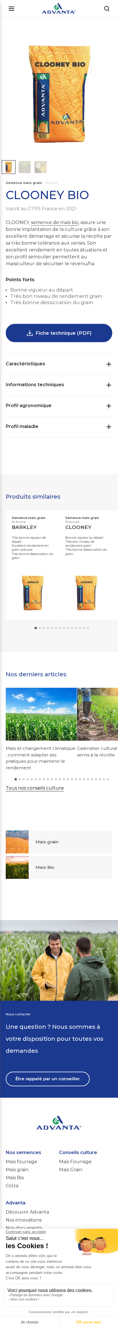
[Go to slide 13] (64, 779)
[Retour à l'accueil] (59, 8)
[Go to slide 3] (24, 779)
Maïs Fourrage (75, 1161)
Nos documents (24, 1228)
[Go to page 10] (72, 628)
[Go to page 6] (56, 628)
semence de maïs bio (54, 222)
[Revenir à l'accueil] (59, 1114)
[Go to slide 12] (60, 779)
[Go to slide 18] (84, 779)
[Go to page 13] (84, 628)
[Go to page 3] (44, 628)
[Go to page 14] (88, 628)
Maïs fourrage (21, 1161)
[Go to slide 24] (108, 779)
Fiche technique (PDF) (64, 333)
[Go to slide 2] (20, 779)
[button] (8, 167)
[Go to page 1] (36, 628)
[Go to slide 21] (96, 779)
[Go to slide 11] (56, 779)
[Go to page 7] (60, 628)
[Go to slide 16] (76, 779)
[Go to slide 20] (92, 779)
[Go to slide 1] (16, 779)
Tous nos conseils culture (35, 788)
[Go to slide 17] (80, 779)
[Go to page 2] (40, 628)
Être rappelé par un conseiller (47, 1078)
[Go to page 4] (48, 628)
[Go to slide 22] (100, 779)
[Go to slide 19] (88, 779)
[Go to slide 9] (48, 779)
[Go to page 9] (68, 628)
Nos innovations (24, 1220)
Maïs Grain (70, 1169)
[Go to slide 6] (36, 779)
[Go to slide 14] (68, 779)
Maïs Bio (15, 1177)
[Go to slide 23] (104, 779)
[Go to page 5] (52, 628)
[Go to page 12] (80, 628)
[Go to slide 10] (52, 779)
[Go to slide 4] (28, 779)
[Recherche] (106, 8)
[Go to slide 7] (40, 779)
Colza (12, 1185)
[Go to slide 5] (32, 779)
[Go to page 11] (76, 628)
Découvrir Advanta (27, 1212)
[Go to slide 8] (44, 779)
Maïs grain (17, 1169)
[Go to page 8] (64, 628)
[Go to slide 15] (72, 779)
